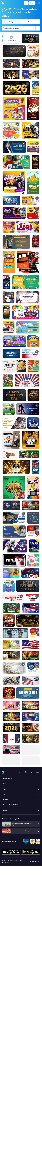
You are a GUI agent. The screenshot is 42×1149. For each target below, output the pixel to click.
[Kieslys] (39, 3)
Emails (30, 22)
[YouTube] (37, 772)
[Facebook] (20, 772)
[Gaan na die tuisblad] (2, 3)
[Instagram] (26, 772)
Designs (11, 22)
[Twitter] (31, 772)
